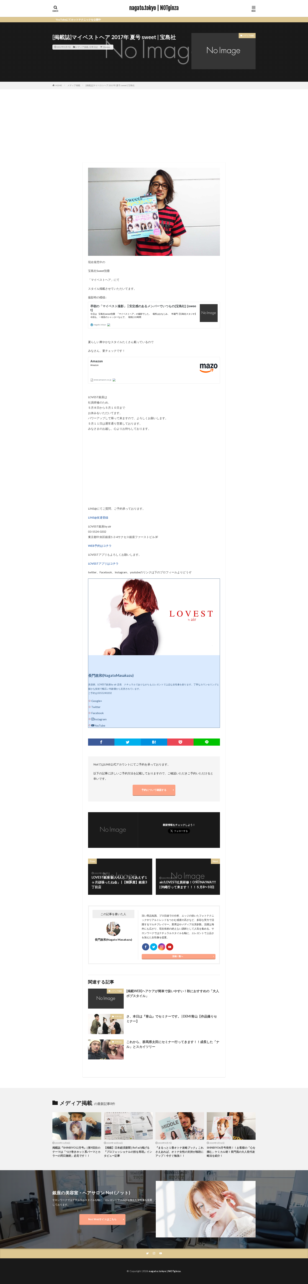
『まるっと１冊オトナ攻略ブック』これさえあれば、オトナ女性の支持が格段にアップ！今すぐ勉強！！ (179, 1151)
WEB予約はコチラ (100, 545)
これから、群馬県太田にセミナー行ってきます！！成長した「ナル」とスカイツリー (172, 1044)
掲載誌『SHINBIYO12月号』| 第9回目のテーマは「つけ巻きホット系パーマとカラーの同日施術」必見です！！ (76, 1151)
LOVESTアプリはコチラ (103, 563)
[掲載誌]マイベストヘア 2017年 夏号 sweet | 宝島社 (110, 85)
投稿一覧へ (177, 956)
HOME (58, 85)
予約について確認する (154, 789)
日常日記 (93, 47)
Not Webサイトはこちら (102, 1219)
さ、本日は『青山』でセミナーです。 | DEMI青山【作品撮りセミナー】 (171, 1018)
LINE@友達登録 (98, 517)
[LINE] (207, 742)
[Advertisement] (154, 125)
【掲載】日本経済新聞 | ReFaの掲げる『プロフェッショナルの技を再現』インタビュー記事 (128, 1151)
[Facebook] (101, 742)
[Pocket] (180, 742)
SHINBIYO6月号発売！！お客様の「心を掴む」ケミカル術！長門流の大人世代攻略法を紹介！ (231, 1151)
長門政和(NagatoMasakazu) (111, 675)
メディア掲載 (82, 47)
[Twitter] (127, 742)
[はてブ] (154, 742)
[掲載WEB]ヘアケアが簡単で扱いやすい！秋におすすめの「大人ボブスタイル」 (172, 993)
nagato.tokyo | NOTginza (154, 8)
